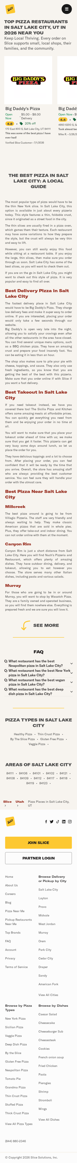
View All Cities (48, 995)
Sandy (42, 975)
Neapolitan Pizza (16, 1070)
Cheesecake (46, 1023)
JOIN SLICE (38, 843)
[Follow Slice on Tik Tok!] (57, 822)
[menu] (67, 9)
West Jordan (46, 924)
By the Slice (13, 1053)
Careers (10, 894)
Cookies (44, 1049)
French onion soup (51, 1057)
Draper (43, 967)
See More (46, 625)
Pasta (42, 1074)
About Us (11, 885)
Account (10, 950)
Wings (42, 1109)
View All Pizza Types (19, 1124)
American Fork (48, 984)
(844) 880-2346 (15, 1141)
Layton (43, 898)
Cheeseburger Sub (50, 1031)
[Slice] (10, 9)
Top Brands (13, 932)
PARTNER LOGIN (38, 858)
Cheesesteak (47, 1040)
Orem (42, 941)
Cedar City (45, 958)
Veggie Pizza (13, 1036)
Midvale (43, 915)
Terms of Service (16, 967)
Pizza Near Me (14, 911)
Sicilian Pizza (14, 1027)
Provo (42, 907)
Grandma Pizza (15, 1087)
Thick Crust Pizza (17, 1113)
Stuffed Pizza (14, 1104)
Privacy (10, 958)
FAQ (8, 941)
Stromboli (45, 1100)
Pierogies (44, 1083)
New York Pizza (15, 1018)
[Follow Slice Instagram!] (70, 822)
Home (9, 877)
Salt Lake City (48, 889)
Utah (20, 802)
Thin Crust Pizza (16, 1096)
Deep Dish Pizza (16, 1044)
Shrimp (43, 1092)
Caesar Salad (47, 1014)
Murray (43, 932)
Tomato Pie (13, 1079)
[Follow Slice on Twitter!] (52, 822)
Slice (7, 802)
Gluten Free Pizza (17, 1061)
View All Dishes (48, 1120)
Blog (8, 902)
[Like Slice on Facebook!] (46, 822)
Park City (44, 950)
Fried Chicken (47, 1066)
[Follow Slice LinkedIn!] (64, 822)
